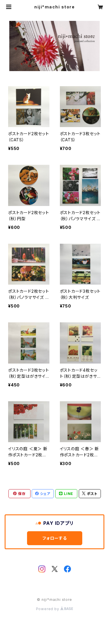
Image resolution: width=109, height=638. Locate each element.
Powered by (48, 609)
